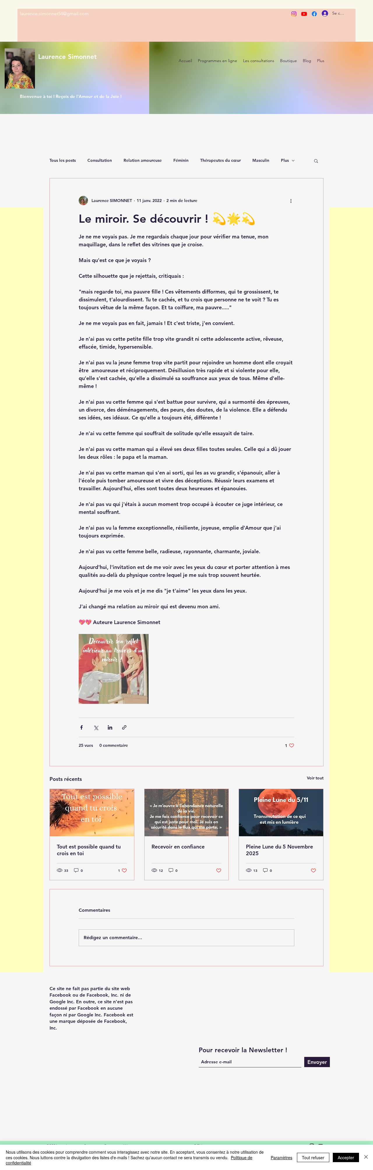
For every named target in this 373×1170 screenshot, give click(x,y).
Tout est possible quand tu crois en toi (89, 850)
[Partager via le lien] (124, 727)
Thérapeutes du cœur (220, 160)
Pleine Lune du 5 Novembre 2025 (279, 850)
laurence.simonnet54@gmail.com (54, 13)
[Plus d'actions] (290, 200)
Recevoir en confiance (178, 846)
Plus (285, 160)
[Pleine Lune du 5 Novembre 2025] (281, 812)
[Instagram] (294, 13)
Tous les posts (63, 160)
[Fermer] (366, 1157)
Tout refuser (313, 1157)
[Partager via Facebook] (81, 727)
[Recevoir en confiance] (187, 812)
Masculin (260, 160)
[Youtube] (304, 13)
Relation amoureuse (143, 160)
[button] (316, 160)
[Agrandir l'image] (114, 669)
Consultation (99, 160)
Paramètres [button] (281, 1157)
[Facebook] (314, 13)
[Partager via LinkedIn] (110, 727)
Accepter (346, 1157)
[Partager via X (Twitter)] (95, 727)
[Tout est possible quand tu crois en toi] (92, 812)
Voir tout (315, 778)
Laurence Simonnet (67, 57)
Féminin (181, 160)
